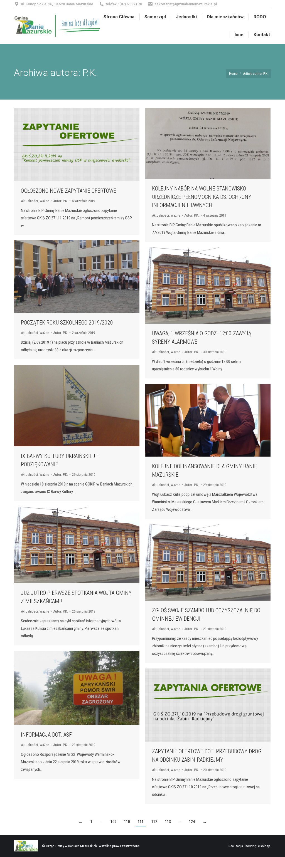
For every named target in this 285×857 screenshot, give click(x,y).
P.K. (89, 72)
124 (192, 821)
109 (113, 821)
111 (141, 821)
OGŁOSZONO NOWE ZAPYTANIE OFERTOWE (68, 190)
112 (154, 821)
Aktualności (29, 201)
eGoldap (264, 846)
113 (168, 821)
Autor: (60, 201)
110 (127, 821)
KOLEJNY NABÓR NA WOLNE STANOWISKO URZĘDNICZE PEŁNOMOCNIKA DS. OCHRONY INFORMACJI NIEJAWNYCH (201, 197)
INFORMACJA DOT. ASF (46, 734)
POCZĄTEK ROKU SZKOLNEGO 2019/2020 (67, 322)
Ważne (44, 201)
